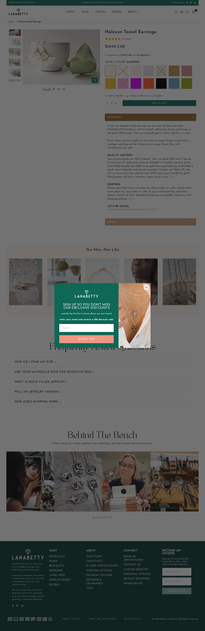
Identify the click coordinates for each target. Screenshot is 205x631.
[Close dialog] (146, 287)
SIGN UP (86, 339)
